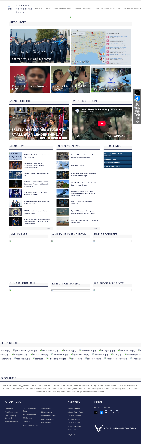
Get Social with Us (102, 408)
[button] (3, 9)
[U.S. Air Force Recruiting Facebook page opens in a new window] (101, 412)
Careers (74, 402)
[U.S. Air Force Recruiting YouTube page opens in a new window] (112, 411)
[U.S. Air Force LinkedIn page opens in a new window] (137, 115)
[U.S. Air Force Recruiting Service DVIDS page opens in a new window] (137, 92)
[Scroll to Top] (71, 373)
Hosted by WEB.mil (70, 435)
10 (65, 138)
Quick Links (13, 402)
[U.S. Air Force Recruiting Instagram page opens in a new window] (106, 411)
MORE (48, 228)
